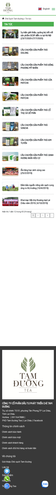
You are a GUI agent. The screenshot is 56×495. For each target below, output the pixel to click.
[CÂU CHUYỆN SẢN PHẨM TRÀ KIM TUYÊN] (10, 141)
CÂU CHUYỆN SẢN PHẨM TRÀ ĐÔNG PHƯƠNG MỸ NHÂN (37, 66)
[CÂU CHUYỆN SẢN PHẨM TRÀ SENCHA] (10, 126)
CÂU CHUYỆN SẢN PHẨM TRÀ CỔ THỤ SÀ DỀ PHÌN (36, 111)
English (46, 9)
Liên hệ (5, 467)
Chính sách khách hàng (12, 443)
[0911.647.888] (7, 478)
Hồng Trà (6, 480)
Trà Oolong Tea (9, 486)
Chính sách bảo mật (11, 437)
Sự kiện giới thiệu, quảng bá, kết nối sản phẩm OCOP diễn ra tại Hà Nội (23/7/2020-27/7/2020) (37, 35)
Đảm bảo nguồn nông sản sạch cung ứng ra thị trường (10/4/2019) (37, 186)
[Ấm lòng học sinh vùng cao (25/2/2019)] (10, 171)
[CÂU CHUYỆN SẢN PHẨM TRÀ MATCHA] (10, 96)
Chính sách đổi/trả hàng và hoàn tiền (19, 448)
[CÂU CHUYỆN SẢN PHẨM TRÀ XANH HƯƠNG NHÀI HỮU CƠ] (10, 156)
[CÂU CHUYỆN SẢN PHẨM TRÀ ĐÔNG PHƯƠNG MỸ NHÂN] (10, 66)
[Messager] (7, 471)
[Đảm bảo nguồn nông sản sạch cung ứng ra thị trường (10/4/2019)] (10, 186)
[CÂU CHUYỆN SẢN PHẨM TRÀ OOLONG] (10, 51)
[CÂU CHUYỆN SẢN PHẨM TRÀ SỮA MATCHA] (10, 81)
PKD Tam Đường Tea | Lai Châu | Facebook (22, 420)
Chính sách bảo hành (11, 432)
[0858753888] (7, 486)
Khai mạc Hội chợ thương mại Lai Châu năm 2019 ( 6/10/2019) (35, 201)
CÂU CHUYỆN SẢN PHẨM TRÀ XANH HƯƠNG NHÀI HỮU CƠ (37, 156)
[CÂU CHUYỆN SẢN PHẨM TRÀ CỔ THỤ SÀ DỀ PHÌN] (10, 111)
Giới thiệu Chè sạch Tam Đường (17, 461)
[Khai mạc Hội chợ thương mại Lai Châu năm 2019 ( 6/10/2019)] (10, 201)
